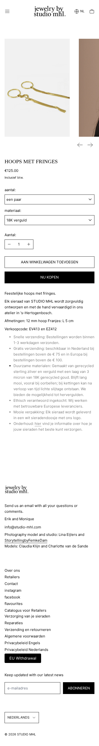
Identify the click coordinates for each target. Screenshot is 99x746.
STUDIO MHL (26, 734)
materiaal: (13, 210)
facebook (12, 597)
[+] (28, 244)
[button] (37, 88)
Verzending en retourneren (28, 629)
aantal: (10, 190)
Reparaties (14, 623)
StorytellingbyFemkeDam (26, 540)
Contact (11, 583)
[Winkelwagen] (92, 11)
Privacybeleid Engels (22, 643)
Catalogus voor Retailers (25, 610)
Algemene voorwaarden (25, 636)
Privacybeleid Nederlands (26, 649)
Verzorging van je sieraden (27, 616)
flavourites (14, 603)
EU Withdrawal (22, 658)
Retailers (12, 577)
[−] (9, 244)
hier (38, 423)
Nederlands (18, 717)
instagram (13, 590)
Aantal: (10, 235)
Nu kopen (49, 277)
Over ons (12, 570)
